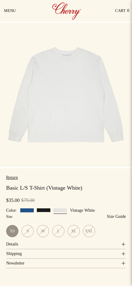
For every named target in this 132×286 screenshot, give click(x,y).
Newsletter (15, 263)
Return (12, 177)
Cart (122, 12)
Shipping (14, 253)
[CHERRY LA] (67, 11)
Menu (10, 12)
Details (12, 244)
